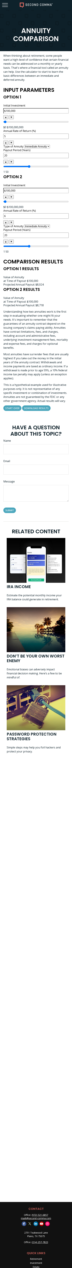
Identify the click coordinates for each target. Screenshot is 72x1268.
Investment (36, 1262)
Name (7, 441)
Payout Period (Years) (16, 150)
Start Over (12, 408)
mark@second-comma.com (36, 1218)
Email (6, 461)
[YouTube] (41, 1224)
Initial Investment (14, 105)
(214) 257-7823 (40, 1242)
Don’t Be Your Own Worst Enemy (35, 658)
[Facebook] (24, 1224)
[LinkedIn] (35, 1224)
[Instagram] (47, 1224)
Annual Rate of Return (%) (19, 131)
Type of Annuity (13, 146)
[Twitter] (30, 1224)
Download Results (36, 408)
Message (9, 481)
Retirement (36, 1258)
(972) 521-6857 (40, 1215)
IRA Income (19, 586)
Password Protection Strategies (31, 736)
